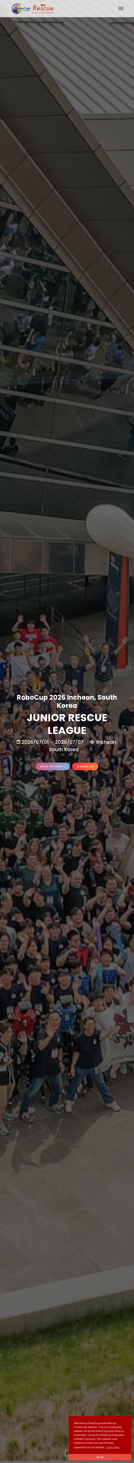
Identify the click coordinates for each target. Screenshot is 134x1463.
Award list (87, 762)
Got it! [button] (100, 1457)
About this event (51, 762)
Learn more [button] (112, 1447)
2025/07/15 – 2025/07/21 (51, 738)
